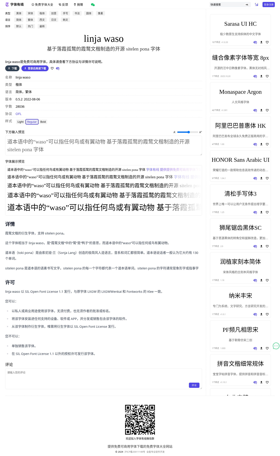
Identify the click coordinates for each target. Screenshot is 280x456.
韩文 (65, 20)
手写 (65, 13)
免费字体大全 (44, 4)
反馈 (65, 4)
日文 (53, 20)
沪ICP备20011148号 (134, 451)
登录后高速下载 (37, 68)
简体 (18, 20)
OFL (18, 114)
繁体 (30, 20)
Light (21, 122)
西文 (42, 20)
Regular (32, 122)
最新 (42, 26)
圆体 (88, 13)
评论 (194, 385)
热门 (30, 26)
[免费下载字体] (261, 42)
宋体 (30, 13)
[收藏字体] (52, 68)
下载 (14, 68)
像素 (100, 13)
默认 (18, 26)
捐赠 (80, 4)
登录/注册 (268, 4)
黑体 (18, 13)
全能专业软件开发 (155, 451)
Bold (43, 122)
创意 (53, 13)
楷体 (42, 13)
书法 (77, 13)
